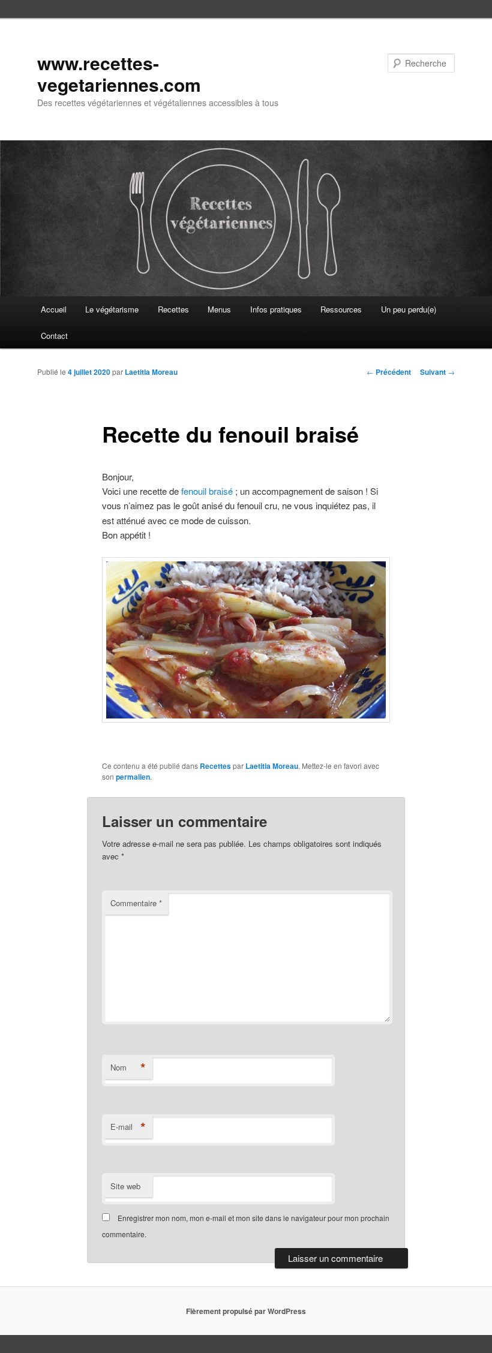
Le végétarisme (112, 309)
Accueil (54, 309)
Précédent (389, 371)
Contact (54, 335)
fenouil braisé (207, 491)
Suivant (437, 371)
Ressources (341, 309)
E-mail (128, 1126)
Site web (125, 1186)
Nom (128, 1067)
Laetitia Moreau (151, 371)
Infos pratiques (276, 309)
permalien (133, 776)
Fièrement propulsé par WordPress (246, 1311)
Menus (219, 309)
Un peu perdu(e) (408, 309)
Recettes (173, 309)
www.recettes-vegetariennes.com (119, 73)
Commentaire (136, 903)
